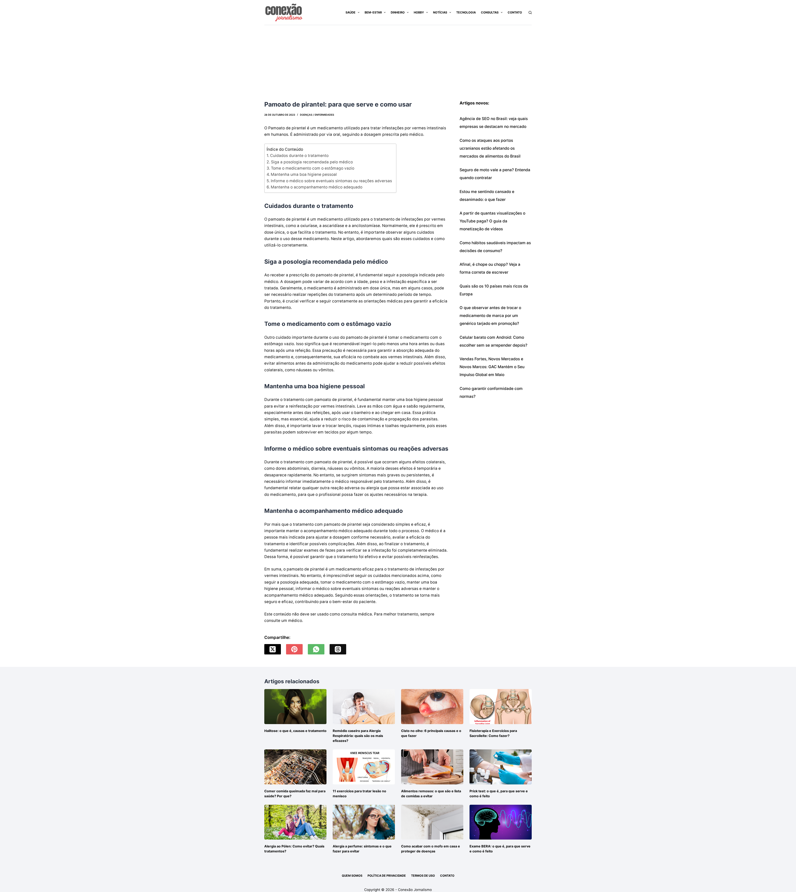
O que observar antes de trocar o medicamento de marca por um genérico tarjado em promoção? (490, 315)
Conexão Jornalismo (415, 890)
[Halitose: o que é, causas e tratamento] (295, 706)
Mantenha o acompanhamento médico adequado (316, 187)
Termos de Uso (423, 875)
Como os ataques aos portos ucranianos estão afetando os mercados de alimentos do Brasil (490, 148)
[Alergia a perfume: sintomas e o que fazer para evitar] (364, 822)
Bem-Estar (373, 12)
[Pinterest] (294, 649)
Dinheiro (398, 12)
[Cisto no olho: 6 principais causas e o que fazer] (432, 706)
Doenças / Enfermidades (317, 114)
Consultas (490, 12)
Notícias (440, 12)
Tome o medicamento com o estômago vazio (312, 168)
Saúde (351, 12)
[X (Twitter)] (272, 649)
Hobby (419, 12)
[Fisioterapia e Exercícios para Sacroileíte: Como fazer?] (501, 706)
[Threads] (338, 649)
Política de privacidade (387, 875)
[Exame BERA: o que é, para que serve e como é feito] (501, 822)
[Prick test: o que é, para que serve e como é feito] (501, 766)
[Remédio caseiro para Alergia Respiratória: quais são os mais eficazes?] (364, 706)
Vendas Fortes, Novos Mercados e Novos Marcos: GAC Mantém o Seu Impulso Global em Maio (492, 367)
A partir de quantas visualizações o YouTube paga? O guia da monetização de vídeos (492, 221)
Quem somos (352, 875)
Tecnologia (466, 12)
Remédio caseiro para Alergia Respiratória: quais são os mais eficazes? (358, 736)
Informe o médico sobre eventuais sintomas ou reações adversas (331, 180)
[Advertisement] (398, 56)
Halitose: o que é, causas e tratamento (295, 731)
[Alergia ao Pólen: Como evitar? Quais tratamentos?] (295, 822)
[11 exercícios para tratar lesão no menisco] (364, 766)
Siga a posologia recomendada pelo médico (312, 162)
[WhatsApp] (316, 649)
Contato (515, 12)
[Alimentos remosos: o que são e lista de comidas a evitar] (432, 766)
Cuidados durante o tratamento (299, 155)
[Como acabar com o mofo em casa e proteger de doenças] (432, 822)
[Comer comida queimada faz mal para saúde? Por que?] (295, 766)
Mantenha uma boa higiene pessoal (304, 174)
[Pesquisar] (530, 12)
